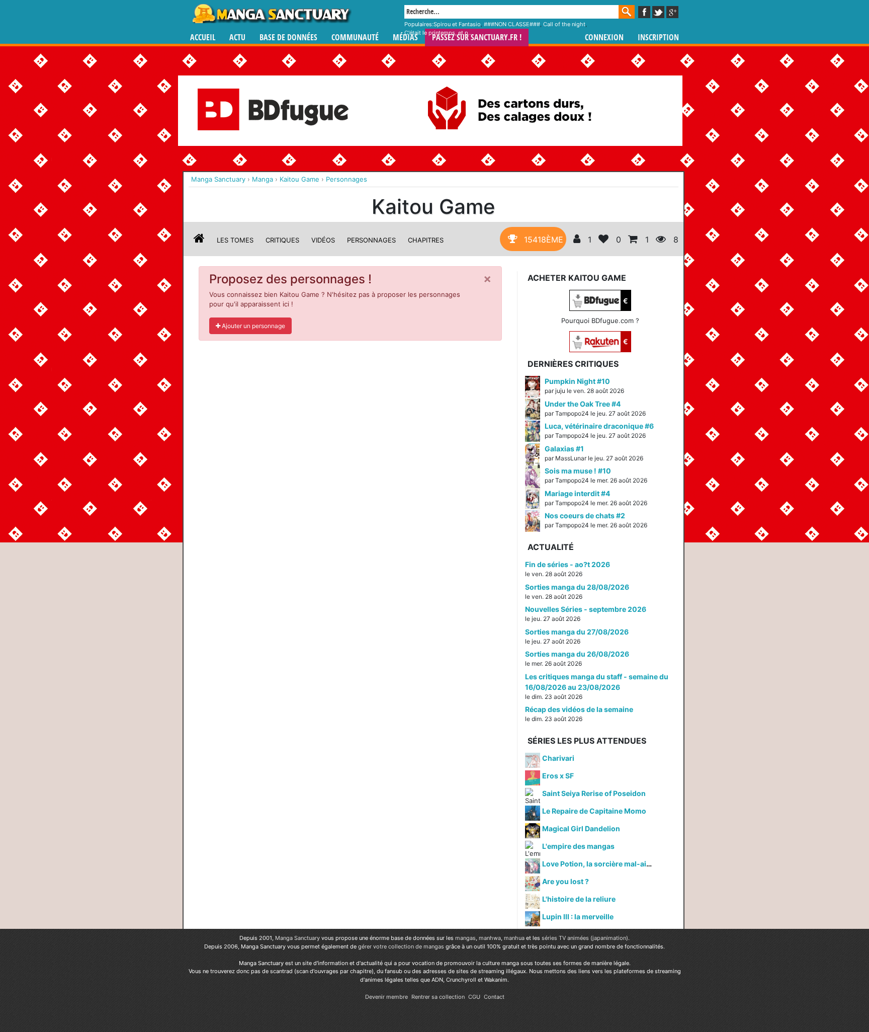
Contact (494, 996)
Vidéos (323, 240)
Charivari (558, 758)
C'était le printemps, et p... (438, 32)
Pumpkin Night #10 (577, 381)
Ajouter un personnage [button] (252, 326)
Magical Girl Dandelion (581, 828)
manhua (514, 937)
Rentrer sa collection (438, 996)
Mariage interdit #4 (577, 493)
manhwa (490, 937)
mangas (465, 937)
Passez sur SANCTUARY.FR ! (477, 37)
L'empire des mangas (578, 846)
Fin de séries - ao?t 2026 (567, 564)
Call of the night (564, 24)
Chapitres (426, 240)
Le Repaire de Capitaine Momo (594, 811)
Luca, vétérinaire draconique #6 (599, 426)
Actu (237, 37)
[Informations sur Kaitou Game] (199, 240)
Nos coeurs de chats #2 (585, 515)
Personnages (371, 240)
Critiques (282, 240)
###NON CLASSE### (512, 24)
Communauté (355, 37)
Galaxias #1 (564, 448)
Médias (405, 37)
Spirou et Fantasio (457, 24)
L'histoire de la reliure (579, 899)
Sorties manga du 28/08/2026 (577, 587)
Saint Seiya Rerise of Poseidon (594, 793)
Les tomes (235, 240)
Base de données (288, 37)
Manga (271, 13)
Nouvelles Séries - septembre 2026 (585, 609)
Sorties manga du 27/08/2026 (577, 631)
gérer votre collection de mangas (401, 946)
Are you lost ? (565, 881)
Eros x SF (558, 775)
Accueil (202, 37)
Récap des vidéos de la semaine (579, 709)
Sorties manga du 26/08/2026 (577, 654)
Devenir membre (386, 996)
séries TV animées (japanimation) (585, 937)
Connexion (604, 37)
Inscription (658, 37)
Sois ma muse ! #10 (578, 470)
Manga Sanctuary (297, 937)
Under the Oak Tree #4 (583, 404)
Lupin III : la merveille (578, 916)
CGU (474, 996)
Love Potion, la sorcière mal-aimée (601, 863)
